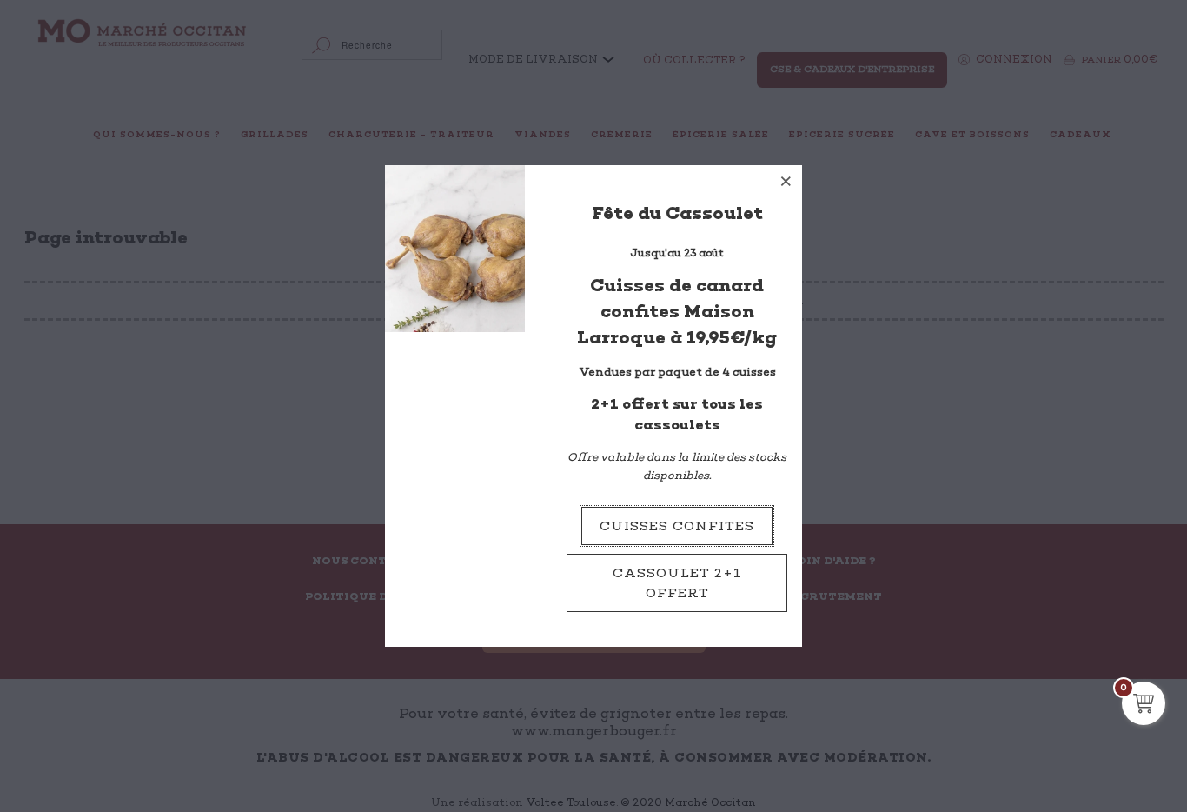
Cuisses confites (677, 526)
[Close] (786, 180)
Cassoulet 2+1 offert (677, 583)
